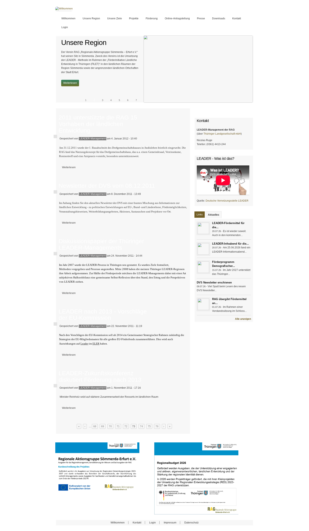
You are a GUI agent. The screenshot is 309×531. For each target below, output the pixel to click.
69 (102, 426)
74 (141, 426)
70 (110, 426)
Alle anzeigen (243, 318)
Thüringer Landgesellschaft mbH (222, 133)
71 (118, 426)
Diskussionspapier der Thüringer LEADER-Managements (101, 244)
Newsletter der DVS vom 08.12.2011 (107, 185)
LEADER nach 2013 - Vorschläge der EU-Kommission (103, 314)
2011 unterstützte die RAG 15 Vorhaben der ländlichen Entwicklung (98, 124)
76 (157, 426)
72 (125, 426)
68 (94, 426)
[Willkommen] (64, 8)
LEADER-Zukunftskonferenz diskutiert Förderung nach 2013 (100, 376)
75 (149, 426)
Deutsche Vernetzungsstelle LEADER (227, 200)
